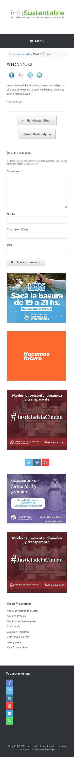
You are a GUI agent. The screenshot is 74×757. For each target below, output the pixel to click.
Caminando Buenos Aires (21, 621)
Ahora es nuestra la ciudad (22, 611)
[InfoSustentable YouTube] (45, 462)
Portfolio (25, 54)
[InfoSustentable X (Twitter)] (29, 462)
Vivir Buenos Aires (17, 647)
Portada (13, 54)
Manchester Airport (37, 120)
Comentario (14, 171)
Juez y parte (14, 642)
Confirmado (13, 626)
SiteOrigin (49, 749)
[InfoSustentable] (37, 14)
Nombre (11, 214)
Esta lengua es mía (18, 637)
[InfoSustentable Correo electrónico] (9, 713)
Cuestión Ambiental (18, 632)
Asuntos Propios (16, 616)
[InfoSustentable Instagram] (37, 462)
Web (9, 244)
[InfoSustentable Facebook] (9, 683)
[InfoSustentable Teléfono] (9, 721)
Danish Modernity (37, 134)
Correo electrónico (17, 229)
